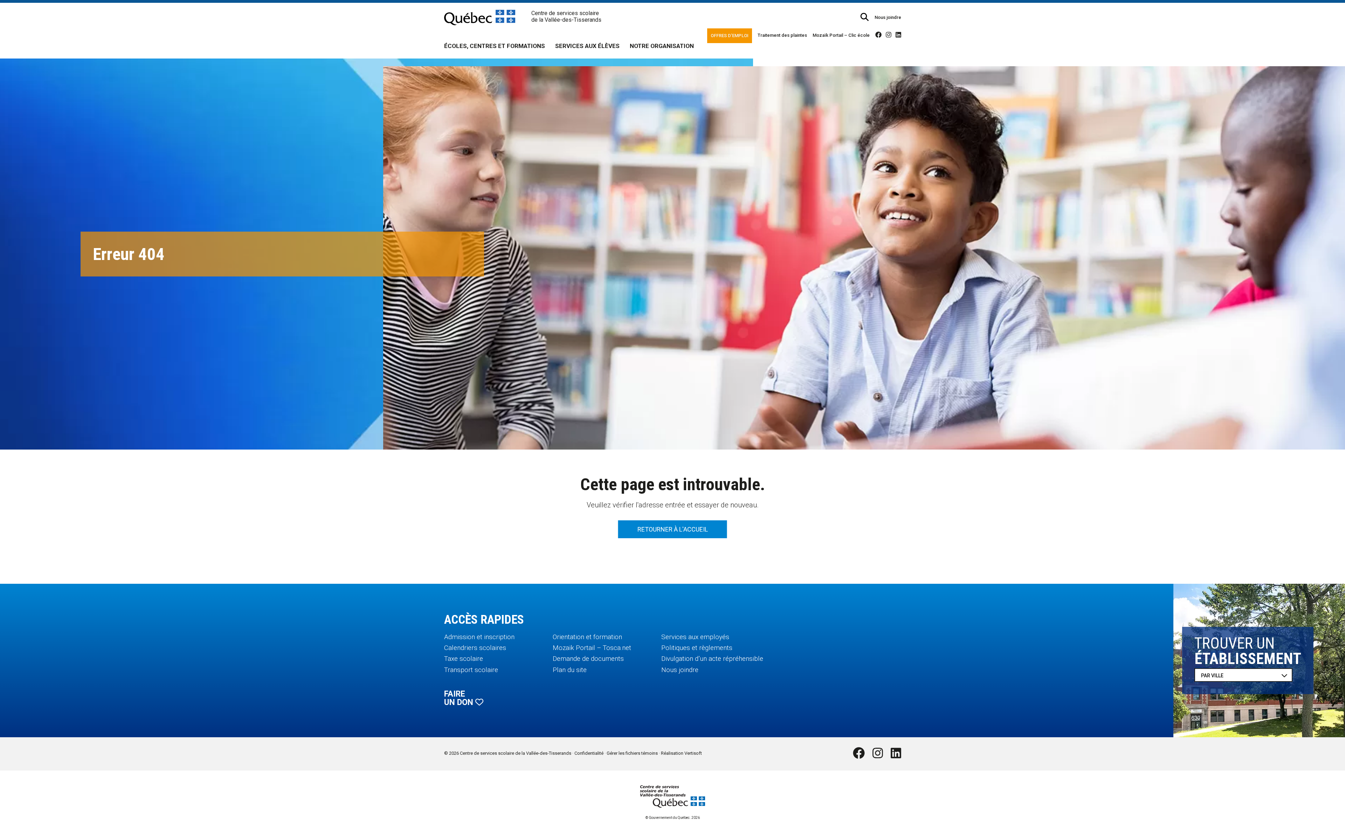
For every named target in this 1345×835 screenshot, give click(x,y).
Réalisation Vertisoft (681, 753)
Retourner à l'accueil (672, 529)
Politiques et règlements (696, 648)
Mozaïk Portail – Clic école (841, 35)
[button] (864, 17)
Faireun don (459, 698)
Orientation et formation (587, 637)
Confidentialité (588, 753)
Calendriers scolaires (475, 648)
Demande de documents (588, 659)
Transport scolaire (471, 670)
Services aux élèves (587, 45)
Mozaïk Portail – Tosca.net (592, 648)
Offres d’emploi (730, 35)
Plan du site (570, 670)
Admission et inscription (479, 637)
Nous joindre (888, 17)
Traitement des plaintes (782, 35)
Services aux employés (695, 637)
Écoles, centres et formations (494, 45)
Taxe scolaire (463, 659)
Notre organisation (662, 45)
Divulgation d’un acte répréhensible (712, 659)
